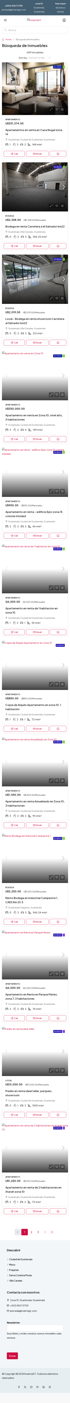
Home (9, 39)
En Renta (58, 167)
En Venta (58, 67)
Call (16, 153)
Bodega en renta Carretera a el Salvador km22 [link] (35, 226)
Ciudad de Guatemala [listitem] (20, 1259)
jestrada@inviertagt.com (14, 10)
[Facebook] (19, 1387)
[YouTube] (38, 1387)
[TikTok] (50, 1387)
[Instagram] (32, 1387)
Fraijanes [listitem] (14, 1269)
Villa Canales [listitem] (15, 1280)
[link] (35, 88)
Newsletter (13, 1322)
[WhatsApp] (44, 1387)
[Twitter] (26, 1387)
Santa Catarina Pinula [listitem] (20, 1275)
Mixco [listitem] (12, 1264)
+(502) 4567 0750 (14, 6)
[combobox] (39, 57)
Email (39, 153)
